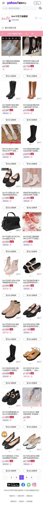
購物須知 (30, 496)
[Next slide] (19, 46)
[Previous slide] (2, 46)
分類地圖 (29, 501)
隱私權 (21, 501)
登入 (37, 3)
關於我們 (21, 496)
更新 (37, 490)
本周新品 (27, 33)
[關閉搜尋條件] (7, 8)
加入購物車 (12, 76)
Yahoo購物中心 (16, 3)
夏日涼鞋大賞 (10, 27)
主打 (3, 33)
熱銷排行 (33, 33)
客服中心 (12, 496)
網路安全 (14, 501)
